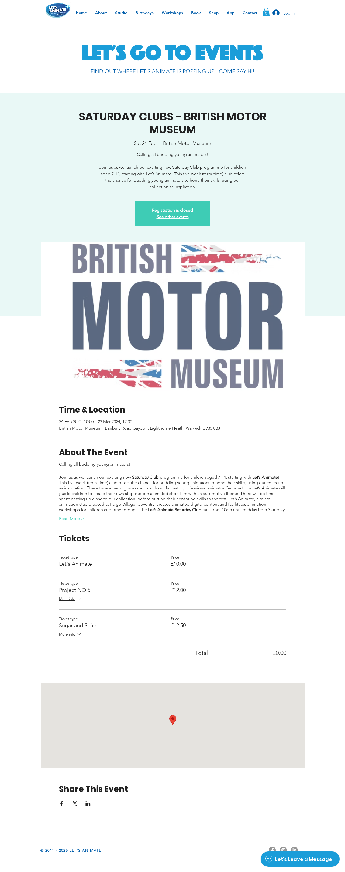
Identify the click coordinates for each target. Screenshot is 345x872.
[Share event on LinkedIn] (88, 803)
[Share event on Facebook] (61, 803)
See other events (173, 216)
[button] (266, 12)
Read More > (71, 518)
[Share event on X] (74, 803)
